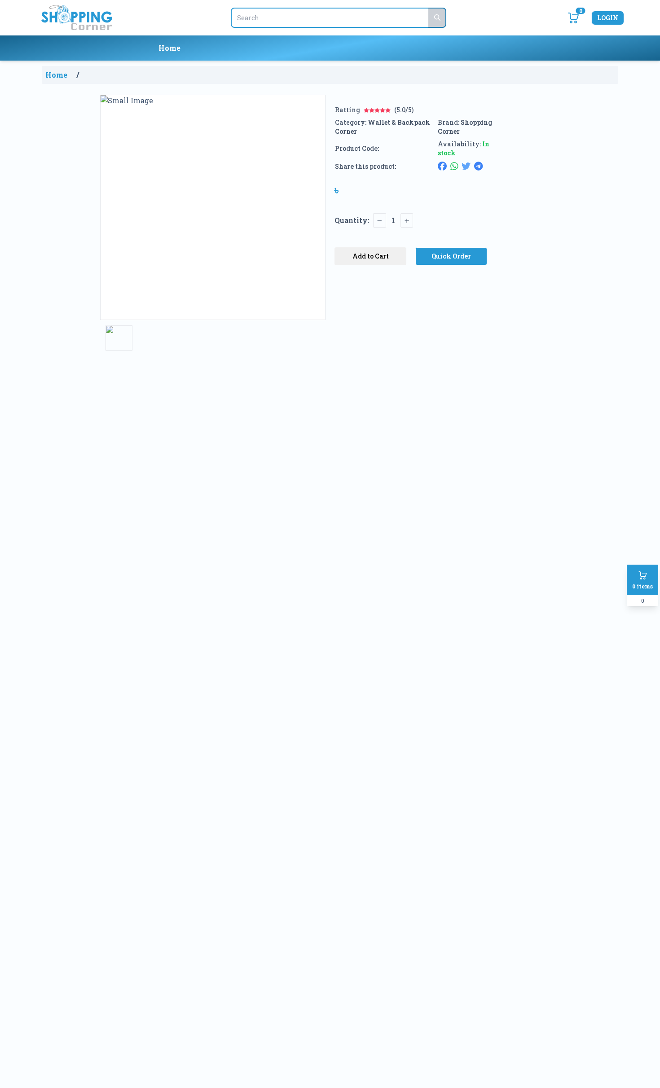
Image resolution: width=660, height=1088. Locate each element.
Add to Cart (370, 256)
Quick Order (451, 256)
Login (607, 17)
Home (169, 48)
